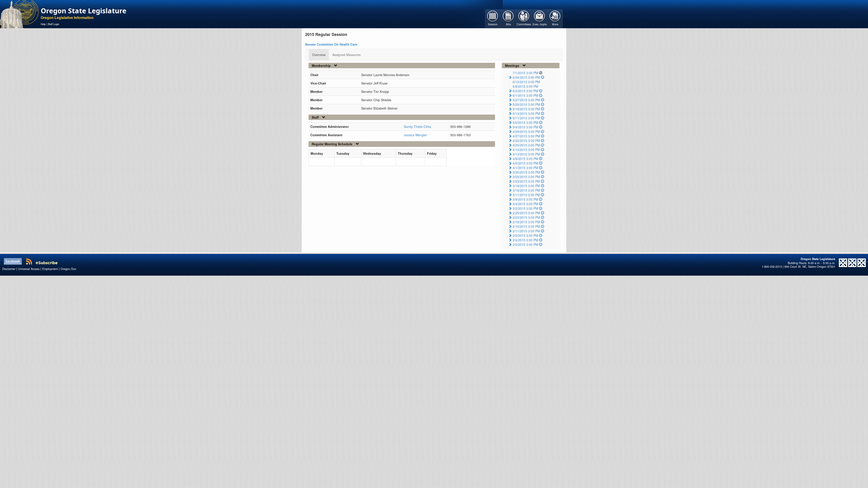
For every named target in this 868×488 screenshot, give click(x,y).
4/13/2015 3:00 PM (526, 154)
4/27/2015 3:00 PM (526, 136)
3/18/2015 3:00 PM (526, 185)
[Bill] (508, 18)
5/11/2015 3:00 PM (526, 118)
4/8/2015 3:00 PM (525, 158)
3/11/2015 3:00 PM (526, 194)
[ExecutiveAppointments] (539, 18)
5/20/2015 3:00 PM (526, 104)
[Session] (492, 18)
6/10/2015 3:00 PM (526, 82)
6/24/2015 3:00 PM (526, 77)
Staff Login (53, 24)
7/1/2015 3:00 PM (525, 72)
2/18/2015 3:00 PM (526, 222)
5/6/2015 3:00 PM (525, 122)
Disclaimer (8, 269)
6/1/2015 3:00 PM (525, 95)
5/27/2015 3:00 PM (526, 100)
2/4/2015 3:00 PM (525, 240)
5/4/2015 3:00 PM (525, 127)
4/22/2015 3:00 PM (526, 140)
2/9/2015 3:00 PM (525, 235)
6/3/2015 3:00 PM (525, 91)
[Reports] (555, 18)
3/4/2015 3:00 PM (525, 204)
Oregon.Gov (68, 269)
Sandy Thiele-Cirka (417, 126)
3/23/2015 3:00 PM (526, 181)
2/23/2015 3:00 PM (526, 217)
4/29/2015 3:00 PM (526, 131)
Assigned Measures (346, 54)
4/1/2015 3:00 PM (525, 167)
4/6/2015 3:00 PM (525, 163)
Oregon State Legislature (83, 10)
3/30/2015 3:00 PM (526, 172)
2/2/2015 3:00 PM (525, 244)
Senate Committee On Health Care (331, 44)
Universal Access (29, 269)
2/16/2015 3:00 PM (526, 226)
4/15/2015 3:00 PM (526, 149)
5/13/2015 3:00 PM (526, 113)
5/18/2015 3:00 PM (526, 109)
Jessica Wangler (415, 135)
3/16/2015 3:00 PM (526, 190)
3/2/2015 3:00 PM (525, 208)
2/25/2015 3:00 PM (526, 213)
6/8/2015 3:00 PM (525, 86)
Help (43, 24)
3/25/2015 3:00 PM (526, 176)
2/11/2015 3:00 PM (526, 231)
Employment (50, 269)
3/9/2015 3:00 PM (525, 199)
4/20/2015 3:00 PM (526, 145)
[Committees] (524, 18)
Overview (319, 54)
